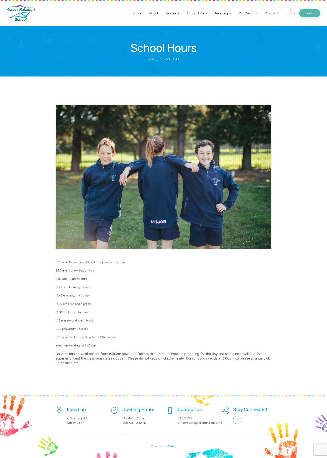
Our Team (246, 13)
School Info (195, 13)
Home (137, 13)
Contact (271, 13)
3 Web (171, 446)
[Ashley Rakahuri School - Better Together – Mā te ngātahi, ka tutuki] (21, 13)
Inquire (310, 13)
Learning (221, 13)
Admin (171, 13)
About (153, 13)
